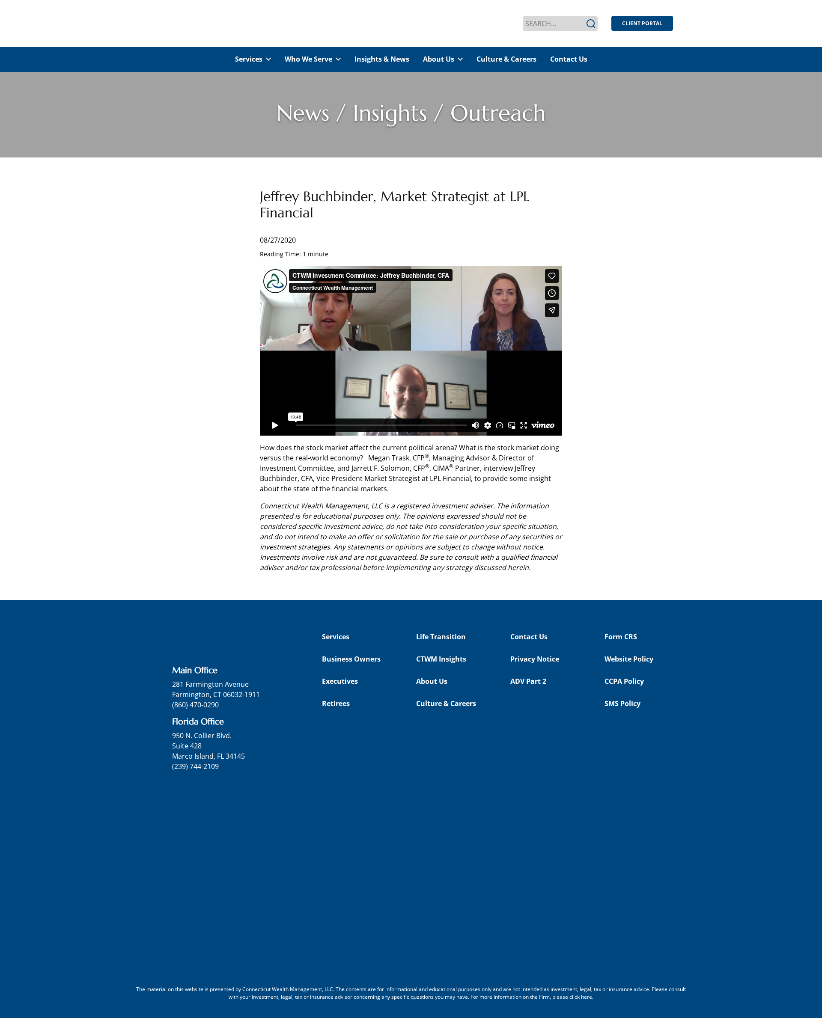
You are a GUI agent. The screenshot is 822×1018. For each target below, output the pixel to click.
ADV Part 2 (528, 681)
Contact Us (568, 59)
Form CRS (621, 636)
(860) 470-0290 (195, 704)
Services (248, 59)
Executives (340, 681)
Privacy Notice (534, 659)
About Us (438, 59)
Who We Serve (308, 59)
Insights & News (381, 59)
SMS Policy (622, 703)
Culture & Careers (506, 59)
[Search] (591, 23)
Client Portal (642, 23)
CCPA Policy (624, 681)
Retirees (336, 703)
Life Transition (441, 636)
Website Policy (629, 659)
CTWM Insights (441, 659)
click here (580, 996)
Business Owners (351, 659)
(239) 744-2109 (195, 766)
